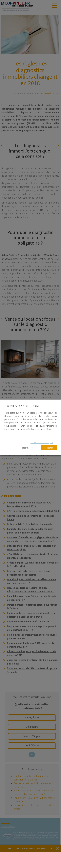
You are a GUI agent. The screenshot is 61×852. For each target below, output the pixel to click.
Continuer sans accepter (41, 442)
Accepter (48, 447)
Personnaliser (27, 447)
